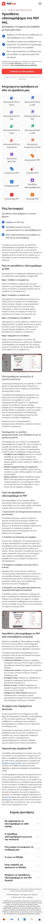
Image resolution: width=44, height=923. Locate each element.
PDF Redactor (7, 799)
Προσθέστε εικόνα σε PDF (11, 763)
